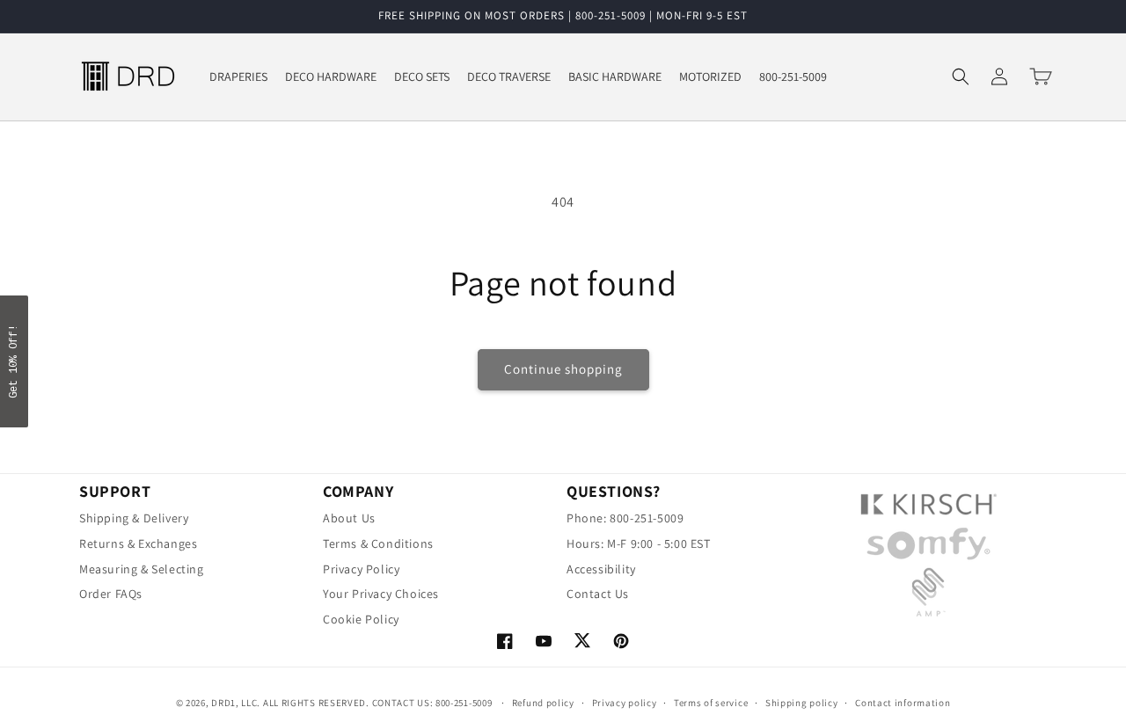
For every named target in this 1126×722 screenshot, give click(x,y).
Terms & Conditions (378, 543)
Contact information (902, 702)
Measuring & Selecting (141, 569)
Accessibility (601, 569)
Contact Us (598, 594)
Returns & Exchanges (138, 543)
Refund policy (543, 702)
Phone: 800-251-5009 (625, 520)
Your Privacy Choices (381, 594)
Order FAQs (111, 594)
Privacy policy (624, 702)
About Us (349, 520)
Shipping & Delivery (133, 520)
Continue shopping (563, 369)
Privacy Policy (361, 569)
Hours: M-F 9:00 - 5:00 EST (639, 543)
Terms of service (711, 702)
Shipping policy (801, 702)
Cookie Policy (361, 619)
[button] (960, 76)
